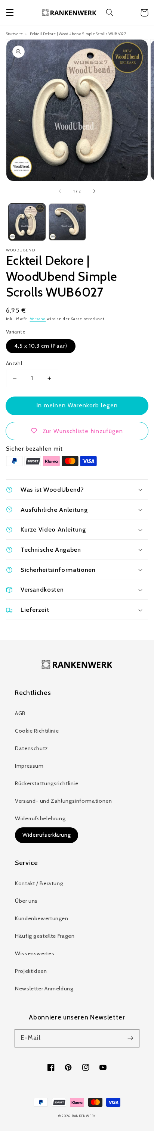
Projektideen (31, 971)
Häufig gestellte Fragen (45, 936)
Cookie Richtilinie (37, 730)
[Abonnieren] (130, 1038)
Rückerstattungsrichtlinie (46, 783)
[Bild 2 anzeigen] (67, 222)
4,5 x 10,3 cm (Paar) (40, 345)
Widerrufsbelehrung (40, 818)
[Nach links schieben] (60, 191)
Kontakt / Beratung (39, 883)
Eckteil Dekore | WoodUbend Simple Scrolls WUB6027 (78, 33)
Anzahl (14, 363)
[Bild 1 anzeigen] (27, 222)
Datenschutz (31, 748)
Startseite (14, 33)
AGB (20, 713)
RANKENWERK (84, 1116)
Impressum (29, 765)
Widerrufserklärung (46, 834)
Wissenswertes (34, 953)
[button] (9, 12)
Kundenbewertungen (41, 918)
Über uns (26, 900)
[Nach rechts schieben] (94, 191)
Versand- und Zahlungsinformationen (63, 801)
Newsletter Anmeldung (44, 988)
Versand (38, 318)
